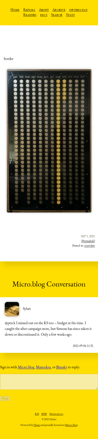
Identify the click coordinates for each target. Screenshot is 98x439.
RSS (37, 414)
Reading (29, 15)
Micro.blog (26, 367)
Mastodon (43, 367)
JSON (44, 414)
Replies (29, 10)
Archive (59, 10)
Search (56, 15)
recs (43, 15)
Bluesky (61, 367)
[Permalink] (88, 241)
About (44, 10)
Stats (70, 15)
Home (15, 10)
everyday (89, 245)
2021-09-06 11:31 (83, 346)
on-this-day (78, 10)
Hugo (37, 425)
